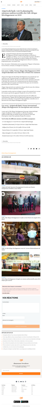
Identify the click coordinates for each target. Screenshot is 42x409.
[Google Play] (24, 401)
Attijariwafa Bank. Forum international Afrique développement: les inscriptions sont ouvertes (20, 106)
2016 (32, 394)
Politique (3, 386)
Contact (22, 390)
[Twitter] (18, 381)
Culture (3, 391)
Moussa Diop (5, 43)
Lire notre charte (5, 293)
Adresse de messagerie (7, 320)
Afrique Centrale (14, 389)
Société (3, 389)
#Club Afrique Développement (9, 153)
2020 (32, 389)
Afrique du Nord (14, 386)
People (3, 390)
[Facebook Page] (16, 381)
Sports (3, 394)
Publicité (22, 391)
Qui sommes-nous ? (24, 386)
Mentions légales (24, 389)
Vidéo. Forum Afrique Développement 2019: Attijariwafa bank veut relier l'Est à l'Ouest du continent (21, 72)
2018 (32, 391)
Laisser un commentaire (21, 326)
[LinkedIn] (23, 381)
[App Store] (17, 401)
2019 (32, 390)
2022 (32, 386)
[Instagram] (25, 381)
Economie (3, 8)
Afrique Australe (14, 391)
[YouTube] (21, 381)
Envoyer (21, 373)
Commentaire (5, 302)
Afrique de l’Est (14, 390)
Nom (3, 315)
